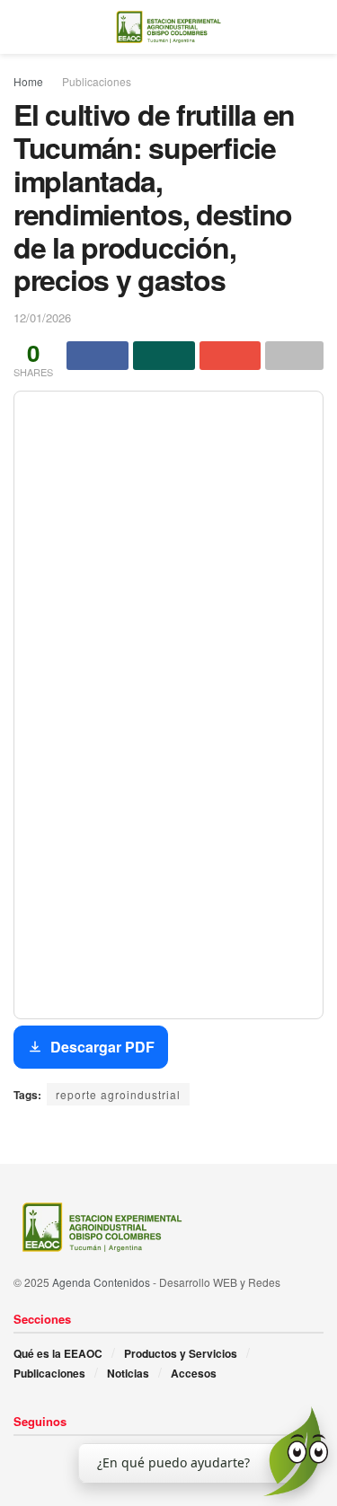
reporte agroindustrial (118, 1094)
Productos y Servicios (180, 1353)
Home (28, 81)
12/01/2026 (42, 317)
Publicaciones (96, 81)
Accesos (194, 1373)
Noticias (128, 1373)
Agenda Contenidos (101, 1282)
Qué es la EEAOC (57, 1353)
